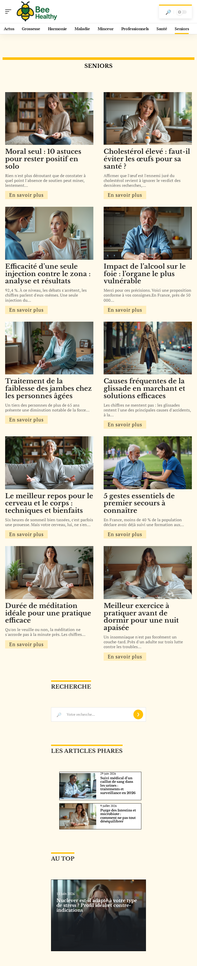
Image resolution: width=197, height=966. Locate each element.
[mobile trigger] (9, 11)
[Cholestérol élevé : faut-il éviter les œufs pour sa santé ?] (148, 118)
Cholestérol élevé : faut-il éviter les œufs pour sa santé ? (147, 158)
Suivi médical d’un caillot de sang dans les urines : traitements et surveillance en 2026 (118, 785)
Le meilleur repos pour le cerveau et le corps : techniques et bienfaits (49, 503)
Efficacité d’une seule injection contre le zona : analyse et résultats (48, 273)
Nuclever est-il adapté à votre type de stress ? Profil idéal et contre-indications (96, 905)
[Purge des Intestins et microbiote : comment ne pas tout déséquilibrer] (78, 816)
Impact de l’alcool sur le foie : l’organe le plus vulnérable (145, 273)
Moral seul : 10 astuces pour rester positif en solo (43, 158)
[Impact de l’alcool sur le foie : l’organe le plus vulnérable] (148, 233)
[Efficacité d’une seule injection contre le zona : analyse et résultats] (49, 233)
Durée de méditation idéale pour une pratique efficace (48, 613)
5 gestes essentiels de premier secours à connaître (139, 503)
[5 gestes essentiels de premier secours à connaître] (148, 462)
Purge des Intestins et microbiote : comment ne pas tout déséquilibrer (118, 815)
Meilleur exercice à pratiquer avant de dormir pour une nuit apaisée (141, 617)
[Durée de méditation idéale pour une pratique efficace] (49, 572)
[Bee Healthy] (37, 11)
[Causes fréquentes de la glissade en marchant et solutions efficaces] (148, 348)
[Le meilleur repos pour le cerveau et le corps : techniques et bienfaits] (49, 462)
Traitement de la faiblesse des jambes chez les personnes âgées (48, 388)
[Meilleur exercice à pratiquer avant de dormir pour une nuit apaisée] (148, 572)
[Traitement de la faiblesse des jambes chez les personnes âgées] (49, 348)
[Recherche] (168, 12)
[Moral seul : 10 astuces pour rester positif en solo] (49, 118)
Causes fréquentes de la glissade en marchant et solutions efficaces (144, 388)
